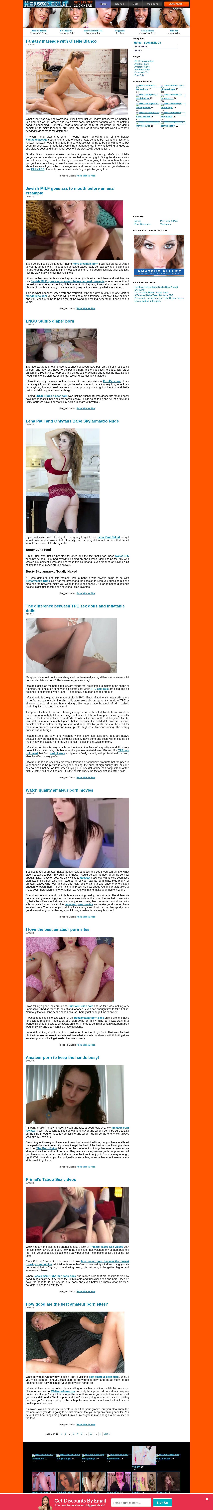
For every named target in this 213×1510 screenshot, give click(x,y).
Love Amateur (66, 31)
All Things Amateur (144, 61)
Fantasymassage (36, 139)
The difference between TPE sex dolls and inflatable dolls (75, 608)
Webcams (165, 224)
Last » (107, 1433)
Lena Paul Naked (109, 537)
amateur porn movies (79, 904)
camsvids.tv (141, 72)
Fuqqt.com (120, 31)
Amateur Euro (141, 64)
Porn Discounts (142, 224)
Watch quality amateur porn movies (59, 790)
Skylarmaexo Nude (38, 581)
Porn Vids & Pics (86, 175)
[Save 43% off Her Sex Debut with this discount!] (106, 26)
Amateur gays (142, 66)
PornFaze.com (112, 381)
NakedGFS (122, 556)
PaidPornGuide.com (80, 1006)
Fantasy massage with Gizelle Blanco (61, 41)
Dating (137, 221)
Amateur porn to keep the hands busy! (62, 1057)
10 (91, 1433)
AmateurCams (142, 69)
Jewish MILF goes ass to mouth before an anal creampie (70, 190)
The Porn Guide (46, 1148)
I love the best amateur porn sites (57, 929)
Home (137, 42)
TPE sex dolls (100, 688)
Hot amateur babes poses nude (151, 292)
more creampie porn (86, 263)
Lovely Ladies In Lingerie (147, 301)
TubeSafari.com (147, 31)
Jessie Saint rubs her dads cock (55, 1276)
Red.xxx (85, 877)
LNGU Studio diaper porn (50, 321)
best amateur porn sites (89, 1017)
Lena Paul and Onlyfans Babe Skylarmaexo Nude (72, 421)
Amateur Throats (39, 31)
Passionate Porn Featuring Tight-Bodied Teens (159, 298)
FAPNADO (37, 169)
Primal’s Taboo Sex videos (51, 1179)
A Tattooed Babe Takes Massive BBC (153, 295)
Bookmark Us (152, 42)
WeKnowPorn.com (63, 1391)
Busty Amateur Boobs (93, 31)
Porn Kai (174, 31)
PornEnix (139, 75)
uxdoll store (57, 753)
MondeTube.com (36, 296)
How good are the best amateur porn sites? (67, 1304)
